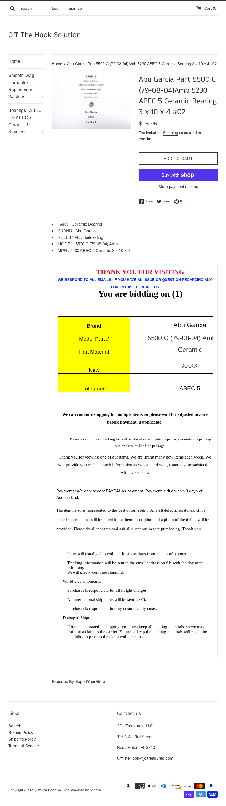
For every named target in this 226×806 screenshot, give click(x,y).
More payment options (178, 186)
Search (14, 726)
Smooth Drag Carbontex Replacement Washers (26, 86)
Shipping (170, 132)
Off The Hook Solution (44, 35)
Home (14, 61)
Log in (57, 8)
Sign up (75, 8)
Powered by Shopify (86, 790)
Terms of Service (23, 745)
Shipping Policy (22, 739)
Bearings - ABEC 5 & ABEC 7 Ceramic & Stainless (26, 121)
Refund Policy (20, 732)
